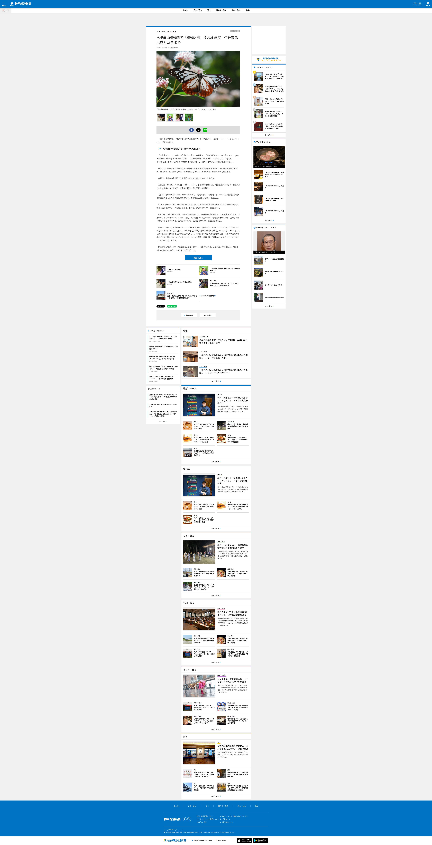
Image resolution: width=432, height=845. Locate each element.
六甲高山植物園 (174, 47)
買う (209, 10)
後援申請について (227, 822)
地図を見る (198, 258)
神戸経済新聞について (205, 816)
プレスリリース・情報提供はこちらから (235, 816)
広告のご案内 (202, 822)
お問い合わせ (226, 819)
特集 (248, 10)
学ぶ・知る (236, 10)
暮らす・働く (221, 10)
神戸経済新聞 (20, 4)
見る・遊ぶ (197, 10)
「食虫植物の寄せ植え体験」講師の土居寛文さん (180, 149)
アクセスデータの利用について (208, 819)
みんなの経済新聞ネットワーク (175, 840)
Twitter (420, 4)
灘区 (159, 47)
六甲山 (165, 47)
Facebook (415, 4)
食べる (185, 10)
